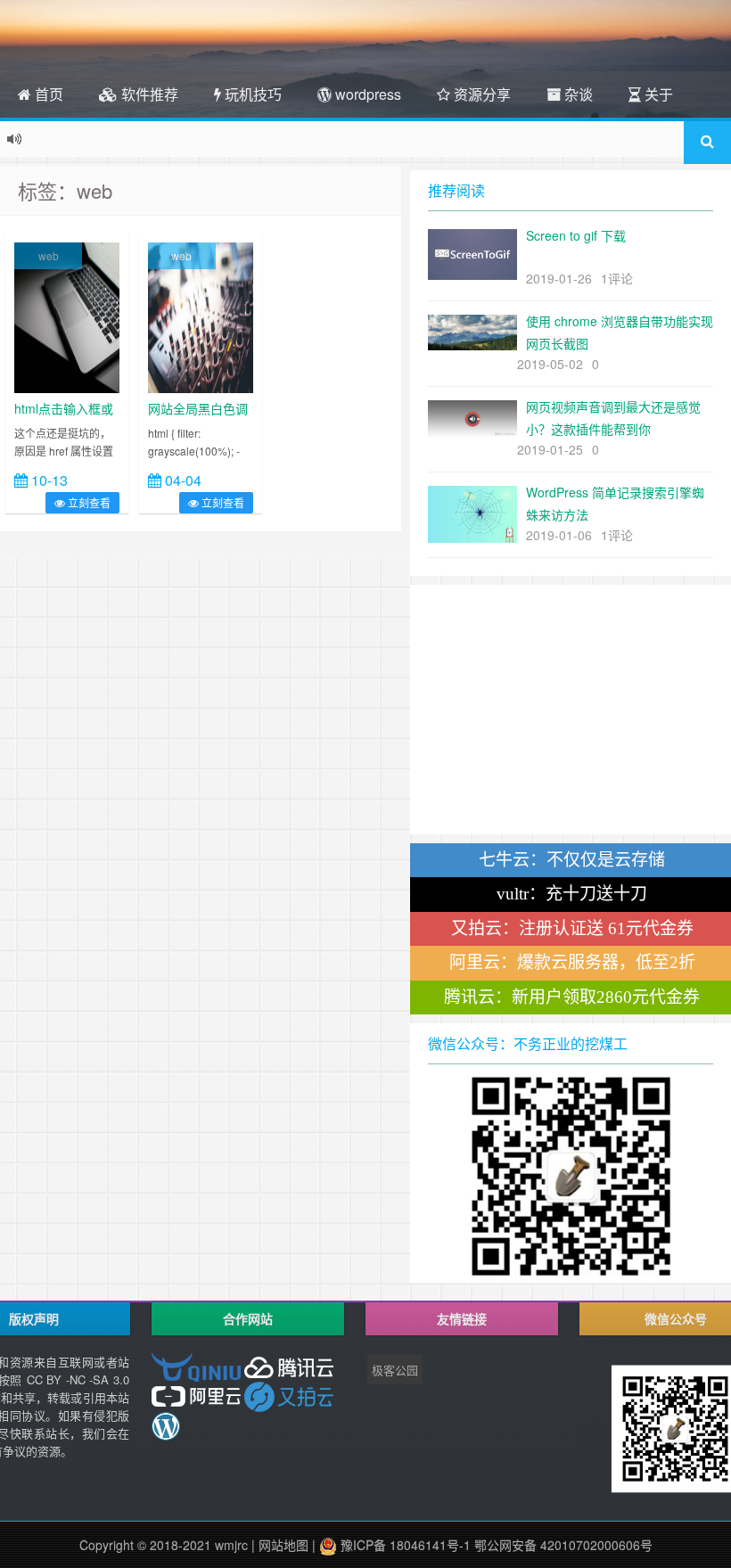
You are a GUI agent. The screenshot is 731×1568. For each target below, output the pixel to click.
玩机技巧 (251, 94)
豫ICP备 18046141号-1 (404, 1545)
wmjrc (231, 1545)
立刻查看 (88, 502)
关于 (657, 94)
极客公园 (395, 1369)
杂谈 (577, 94)
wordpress (366, 94)
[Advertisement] (570, 709)
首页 (47, 94)
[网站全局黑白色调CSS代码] (200, 315)
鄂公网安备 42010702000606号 (563, 1545)
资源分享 (480, 94)
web (48, 255)
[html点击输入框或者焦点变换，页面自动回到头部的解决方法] (66, 315)
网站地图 (283, 1545)
